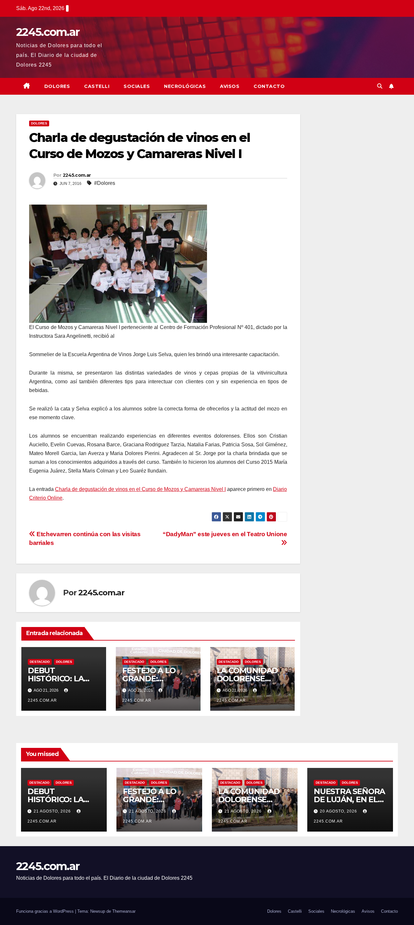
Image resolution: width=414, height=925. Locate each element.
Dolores (57, 86)
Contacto (269, 86)
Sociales (137, 86)
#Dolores (104, 183)
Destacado (40, 662)
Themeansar (124, 911)
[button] (379, 86)
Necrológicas (185, 86)
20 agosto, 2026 (339, 811)
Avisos (229, 86)
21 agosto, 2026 (53, 811)
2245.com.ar (47, 32)
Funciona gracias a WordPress (45, 911)
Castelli (96, 86)
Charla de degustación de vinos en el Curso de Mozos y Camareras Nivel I (140, 489)
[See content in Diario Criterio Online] (118, 263)
